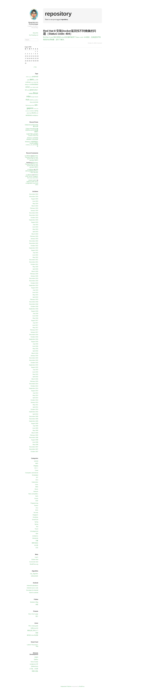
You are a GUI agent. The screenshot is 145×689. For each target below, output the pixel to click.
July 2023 (35, 224)
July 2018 (35, 313)
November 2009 (33, 418)
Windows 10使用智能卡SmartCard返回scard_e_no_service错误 (31, 144)
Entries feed (35, 559)
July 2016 (35, 344)
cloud (34, 82)
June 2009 (35, 428)
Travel (36, 529)
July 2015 (35, 369)
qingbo (36, 657)
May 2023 (35, 229)
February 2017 (34, 330)
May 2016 (35, 348)
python (36, 100)
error (28, 87)
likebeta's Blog (34, 602)
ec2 (29, 84)
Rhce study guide (33, 626)
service (32, 105)
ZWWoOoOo (34, 666)
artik (28, 79)
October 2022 (34, 245)
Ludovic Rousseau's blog (32, 645)
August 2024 (34, 199)
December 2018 (33, 301)
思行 (37, 616)
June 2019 (35, 292)
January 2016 (34, 355)
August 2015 (34, 367)
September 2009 (33, 421)
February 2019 (34, 299)
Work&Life (35, 538)
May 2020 (35, 266)
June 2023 (35, 227)
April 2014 (35, 397)
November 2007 (33, 449)
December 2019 (33, 278)
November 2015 (33, 360)
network (36, 96)
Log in (36, 557)
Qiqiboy (36, 659)
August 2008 (34, 440)
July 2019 (35, 290)
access (30, 76)
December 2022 (33, 241)
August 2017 (34, 320)
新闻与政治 (35, 543)
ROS (36, 510)
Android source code (32, 588)
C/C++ (36, 468)
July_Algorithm (34, 573)
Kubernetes (35, 482)
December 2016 (33, 334)
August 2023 (34, 222)
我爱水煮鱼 (35, 671)
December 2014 (33, 383)
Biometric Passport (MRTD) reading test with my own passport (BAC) (31, 158)
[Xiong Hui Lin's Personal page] (34, 20)
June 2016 (35, 346)
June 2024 (35, 201)
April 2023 (35, 231)
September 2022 (33, 248)
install (36, 87)
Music (36, 489)
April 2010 (35, 414)
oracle (31, 100)
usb (37, 113)
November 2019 (33, 280)
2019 (27, 76)
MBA (36, 486)
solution (32, 110)
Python (36, 505)
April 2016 (35, 351)
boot (35, 79)
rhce (31, 102)
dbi (37, 82)
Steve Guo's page (33, 614)
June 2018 (35, 316)
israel (28, 90)
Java (36, 479)
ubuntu (33, 113)
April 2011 (35, 407)
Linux (36, 484)
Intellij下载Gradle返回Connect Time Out (32, 134)
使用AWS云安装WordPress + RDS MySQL (31, 171)
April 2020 (35, 269)
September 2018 (33, 308)
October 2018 (34, 306)
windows (29, 115)
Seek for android (33, 592)
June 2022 (35, 255)
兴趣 (37, 540)
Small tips (35, 517)
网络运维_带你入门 (32, 630)
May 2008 (35, 444)
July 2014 (35, 393)
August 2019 (34, 287)
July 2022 (35, 252)
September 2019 (33, 285)
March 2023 (35, 234)
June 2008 (35, 442)
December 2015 (33, 358)
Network (35, 491)
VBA (37, 533)
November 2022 (33, 243)
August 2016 (34, 341)
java (31, 90)
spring (36, 110)
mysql (32, 96)
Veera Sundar (34, 661)
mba (28, 96)
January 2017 (34, 332)
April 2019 (35, 297)
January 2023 (34, 238)
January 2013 (34, 402)
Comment (99, 43)
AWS (36, 463)
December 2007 (33, 447)
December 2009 (33, 416)
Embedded (35, 475)
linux (35, 93)
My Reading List (33, 35)
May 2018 (35, 318)
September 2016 (33, 339)
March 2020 (35, 271)
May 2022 (35, 257)
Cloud (36, 470)
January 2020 (34, 276)
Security (36, 512)
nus (27, 99)
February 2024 (34, 208)
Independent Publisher (66, 686)
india (34, 87)
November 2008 (33, 437)
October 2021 (34, 264)
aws (32, 79)
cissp (32, 82)
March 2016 (35, 353)
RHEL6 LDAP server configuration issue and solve (31, 176)
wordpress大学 (34, 664)
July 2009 (35, 425)
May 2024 (35, 203)
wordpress (35, 115)
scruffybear (28, 155)
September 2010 (33, 411)
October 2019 (34, 283)
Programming (34, 503)
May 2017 (35, 327)
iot (26, 90)
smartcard (27, 110)
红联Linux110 (34, 628)
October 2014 (34, 386)
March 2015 (35, 379)
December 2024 (33, 194)
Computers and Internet (31, 472)
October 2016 (34, 337)
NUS (36, 496)
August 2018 (34, 311)
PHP (36, 501)
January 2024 (34, 210)
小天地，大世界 (33, 668)
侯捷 (37, 604)
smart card (36, 108)
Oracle (36, 498)
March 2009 (35, 432)
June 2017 (35, 325)
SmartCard (35, 519)
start (28, 113)
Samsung (28, 105)
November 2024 (33, 196)
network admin (32, 180)
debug (26, 84)
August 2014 (34, 390)
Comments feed (33, 561)
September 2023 (33, 220)
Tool (37, 526)
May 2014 (35, 395)
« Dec (35, 67)
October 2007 (34, 451)
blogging (36, 465)
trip (30, 113)
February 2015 (34, 381)
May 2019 (35, 294)
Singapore (35, 515)
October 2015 (34, 362)
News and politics (33, 493)
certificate (28, 82)
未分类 (36, 545)
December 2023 (33, 213)
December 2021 (33, 259)
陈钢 (37, 633)
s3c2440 (35, 102)
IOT (37, 477)
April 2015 (35, 376)
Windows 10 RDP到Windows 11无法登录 (32, 138)
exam (31, 87)
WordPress (81, 686)
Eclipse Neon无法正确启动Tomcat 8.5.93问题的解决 (31, 130)
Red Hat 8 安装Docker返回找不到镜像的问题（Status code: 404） (69, 32)
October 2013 (34, 400)
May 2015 (35, 374)
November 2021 (33, 262)
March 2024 (35, 206)
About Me (35, 33)
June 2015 (35, 372)
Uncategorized (34, 531)
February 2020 (34, 273)
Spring (36, 522)
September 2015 (33, 365)
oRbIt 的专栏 (34, 576)
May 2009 (35, 430)
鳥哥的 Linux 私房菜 (32, 635)
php (34, 99)
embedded (34, 84)
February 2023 (34, 236)
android (35, 76)
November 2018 (33, 304)
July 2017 (35, 323)
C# (37, 80)
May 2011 (35, 404)
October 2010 (34, 409)
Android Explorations (32, 585)
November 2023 (33, 215)
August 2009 (34, 423)
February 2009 (34, 435)
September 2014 (33, 388)
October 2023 (34, 217)
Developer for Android (32, 590)
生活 (37, 547)
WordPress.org (34, 564)
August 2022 (34, 250)
